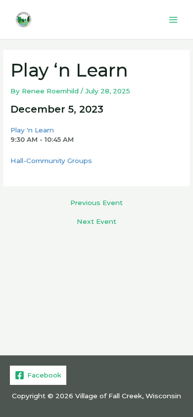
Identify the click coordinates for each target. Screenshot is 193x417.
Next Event (96, 221)
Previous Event (96, 203)
